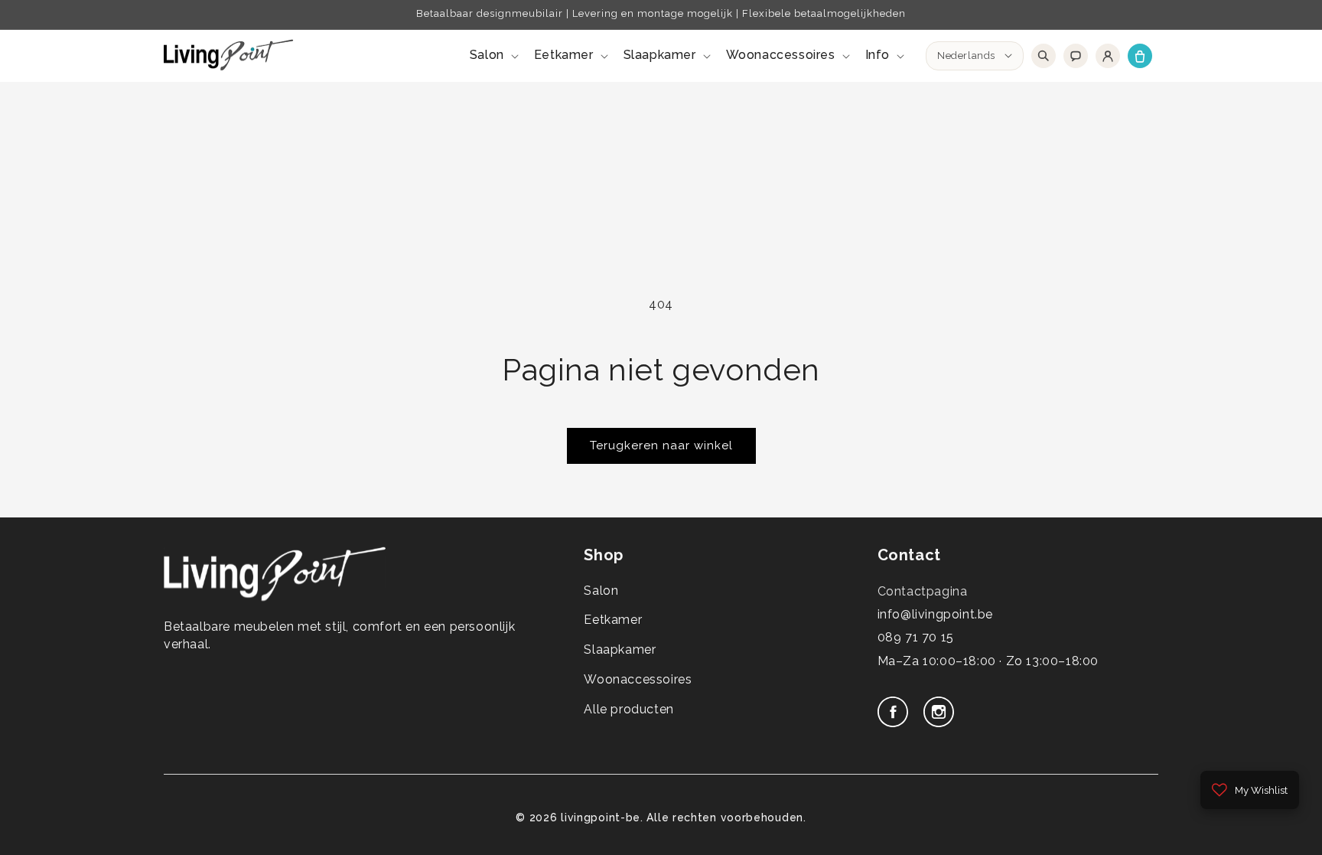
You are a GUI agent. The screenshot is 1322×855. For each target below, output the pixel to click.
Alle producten (628, 709)
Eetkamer (613, 619)
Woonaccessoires (638, 679)
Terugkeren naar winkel (661, 445)
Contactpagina (923, 591)
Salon (601, 590)
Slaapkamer (620, 649)
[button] (493, 55)
